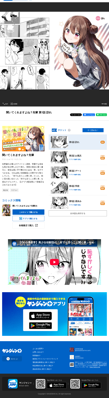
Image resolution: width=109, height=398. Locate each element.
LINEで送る (102, 115)
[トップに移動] (12, 351)
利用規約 (36, 355)
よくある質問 (37, 348)
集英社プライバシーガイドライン (44, 359)
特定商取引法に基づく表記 (42, 365)
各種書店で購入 (26, 225)
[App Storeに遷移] (56, 385)
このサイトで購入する (28, 212)
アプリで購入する (30, 218)
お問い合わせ (37, 352)
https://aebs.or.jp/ (95, 367)
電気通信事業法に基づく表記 (43, 362)
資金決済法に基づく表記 (41, 369)
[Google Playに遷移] (91, 385)
